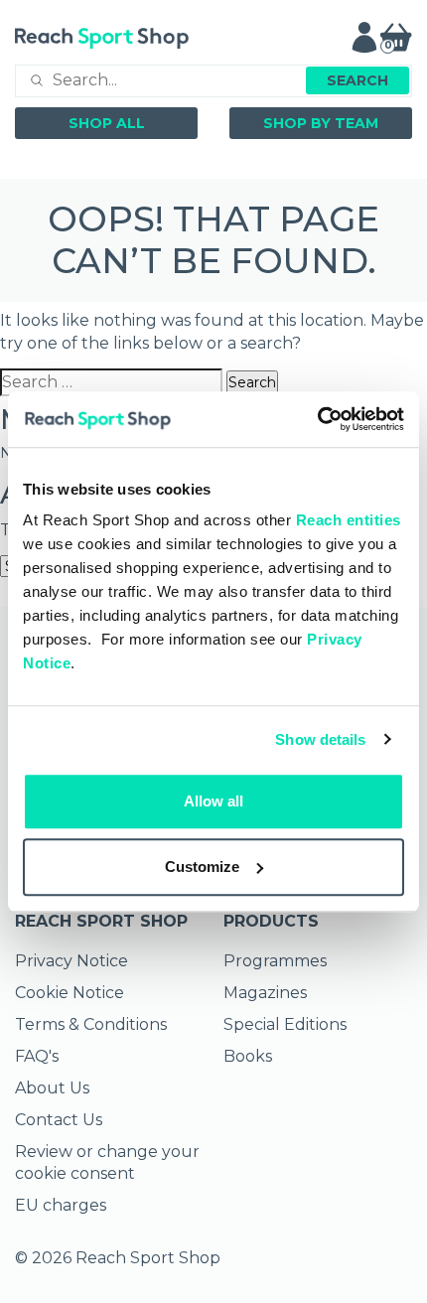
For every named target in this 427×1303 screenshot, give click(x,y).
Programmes (275, 960)
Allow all (213, 801)
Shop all (107, 123)
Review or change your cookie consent (107, 1162)
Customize (202, 866)
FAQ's (37, 1056)
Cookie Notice (69, 992)
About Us (52, 1088)
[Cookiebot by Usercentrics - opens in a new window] (317, 419)
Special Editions (285, 1024)
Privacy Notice (71, 960)
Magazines (265, 992)
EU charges (60, 1205)
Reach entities (348, 519)
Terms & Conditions (91, 1024)
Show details (320, 739)
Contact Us (58, 1119)
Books (247, 1056)
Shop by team (320, 123)
